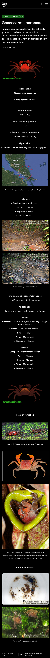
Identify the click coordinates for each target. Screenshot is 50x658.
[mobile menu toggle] (46, 4)
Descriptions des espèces (13, 16)
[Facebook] (20, 654)
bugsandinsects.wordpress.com (32, 444)
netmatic (28, 656)
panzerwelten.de (32, 287)
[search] (41, 4)
